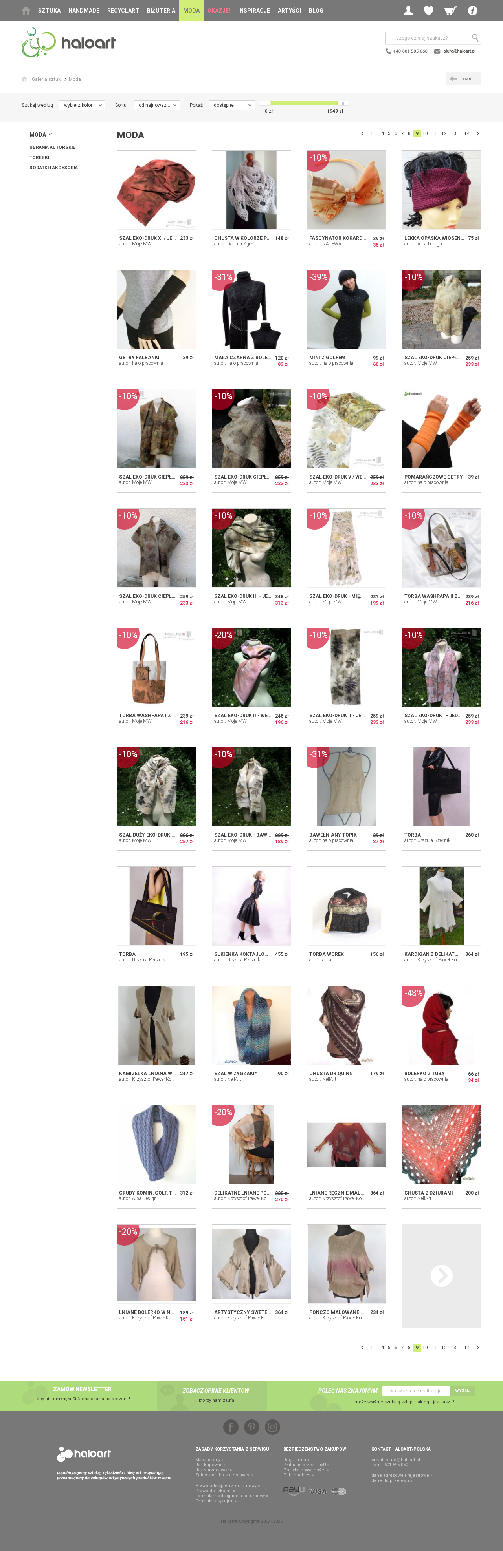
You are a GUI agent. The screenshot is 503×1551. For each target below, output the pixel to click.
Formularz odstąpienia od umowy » (231, 1495)
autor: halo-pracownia (141, 363)
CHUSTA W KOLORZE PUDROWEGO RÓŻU (261, 238)
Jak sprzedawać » (213, 1469)
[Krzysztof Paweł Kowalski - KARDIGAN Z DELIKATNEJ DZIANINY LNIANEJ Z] (441, 906)
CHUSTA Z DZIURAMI (428, 1193)
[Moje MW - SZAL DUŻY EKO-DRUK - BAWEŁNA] (156, 786)
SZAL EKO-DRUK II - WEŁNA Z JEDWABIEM (262, 715)
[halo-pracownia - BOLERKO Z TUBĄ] (441, 1025)
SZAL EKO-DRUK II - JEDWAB (342, 715)
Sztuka (49, 10)
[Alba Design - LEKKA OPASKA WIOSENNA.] (441, 190)
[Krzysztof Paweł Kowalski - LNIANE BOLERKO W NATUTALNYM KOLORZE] (156, 1264)
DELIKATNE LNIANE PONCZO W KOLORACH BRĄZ (271, 1193)
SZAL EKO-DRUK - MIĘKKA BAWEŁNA (352, 596)
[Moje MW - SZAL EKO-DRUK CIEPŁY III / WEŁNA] (251, 428)
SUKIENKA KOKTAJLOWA (243, 954)
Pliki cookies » (298, 1475)
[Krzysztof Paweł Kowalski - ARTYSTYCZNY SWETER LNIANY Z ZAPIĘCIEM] (251, 1264)
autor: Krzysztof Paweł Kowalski (437, 960)
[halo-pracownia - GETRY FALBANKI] (156, 309)
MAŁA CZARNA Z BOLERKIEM (248, 357)
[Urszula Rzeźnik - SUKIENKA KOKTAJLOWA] (251, 906)
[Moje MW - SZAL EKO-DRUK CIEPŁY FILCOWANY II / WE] (156, 428)
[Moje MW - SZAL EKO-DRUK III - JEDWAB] (251, 548)
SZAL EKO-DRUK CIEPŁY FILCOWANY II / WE (169, 477)
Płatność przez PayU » (306, 1464)
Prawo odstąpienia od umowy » (227, 1485)
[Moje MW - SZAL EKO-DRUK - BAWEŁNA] (251, 786)
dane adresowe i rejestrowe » (401, 1475)
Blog (316, 10)
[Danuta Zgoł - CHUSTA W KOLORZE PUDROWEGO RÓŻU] (251, 190)
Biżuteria (161, 10)
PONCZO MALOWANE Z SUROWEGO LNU (355, 1312)
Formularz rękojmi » (216, 1501)
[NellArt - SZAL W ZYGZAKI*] (251, 1025)
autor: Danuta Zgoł (233, 244)
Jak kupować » (210, 1464)
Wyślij (462, 1390)
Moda (191, 10)
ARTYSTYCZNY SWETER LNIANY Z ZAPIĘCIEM (267, 1312)
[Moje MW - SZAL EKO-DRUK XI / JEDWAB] (156, 190)
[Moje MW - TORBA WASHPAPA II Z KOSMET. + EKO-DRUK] (441, 548)
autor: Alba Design (423, 244)
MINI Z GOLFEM (327, 357)
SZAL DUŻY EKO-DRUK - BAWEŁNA (158, 835)
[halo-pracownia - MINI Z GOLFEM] (346, 309)
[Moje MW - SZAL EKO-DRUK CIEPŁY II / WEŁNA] (441, 309)
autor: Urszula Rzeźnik (427, 840)
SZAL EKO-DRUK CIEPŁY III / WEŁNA (255, 477)
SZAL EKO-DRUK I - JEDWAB (436, 715)
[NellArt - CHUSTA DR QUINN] (346, 1025)
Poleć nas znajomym (348, 1391)
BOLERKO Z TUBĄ (424, 1073)
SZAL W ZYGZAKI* (235, 1073)
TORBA (412, 835)
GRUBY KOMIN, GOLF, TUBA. (151, 1193)
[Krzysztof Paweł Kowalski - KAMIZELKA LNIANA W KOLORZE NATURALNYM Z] (156, 1025)
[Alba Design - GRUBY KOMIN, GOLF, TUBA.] (156, 1144)
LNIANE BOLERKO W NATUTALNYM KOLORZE (171, 1312)
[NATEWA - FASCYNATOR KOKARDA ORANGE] (346, 190)
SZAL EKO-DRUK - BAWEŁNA (247, 835)
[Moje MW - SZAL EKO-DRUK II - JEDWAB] (346, 667)
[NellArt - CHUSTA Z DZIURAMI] (441, 1144)
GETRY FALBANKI (139, 357)
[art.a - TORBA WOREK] (346, 906)
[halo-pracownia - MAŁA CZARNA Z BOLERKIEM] (251, 309)
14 (467, 133)
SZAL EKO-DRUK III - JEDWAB (248, 596)
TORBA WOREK (326, 954)
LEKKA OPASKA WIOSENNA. (436, 238)
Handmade (83, 10)
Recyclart (123, 10)
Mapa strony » (209, 1459)
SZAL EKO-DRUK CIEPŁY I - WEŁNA (159, 596)
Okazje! (218, 10)
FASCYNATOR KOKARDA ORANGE (348, 238)
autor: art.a (320, 960)
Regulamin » (296, 1459)
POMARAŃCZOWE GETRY (433, 477)
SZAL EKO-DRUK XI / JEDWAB (152, 238)
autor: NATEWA (325, 244)
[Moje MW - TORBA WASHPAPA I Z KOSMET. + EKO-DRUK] (156, 667)
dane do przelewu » (391, 1480)
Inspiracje (254, 10)
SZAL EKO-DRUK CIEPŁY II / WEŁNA (444, 357)
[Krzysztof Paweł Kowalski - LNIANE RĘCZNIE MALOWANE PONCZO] (346, 1144)
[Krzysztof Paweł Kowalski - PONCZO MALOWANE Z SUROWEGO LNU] (346, 1264)
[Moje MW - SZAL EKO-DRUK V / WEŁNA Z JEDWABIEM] (346, 428)
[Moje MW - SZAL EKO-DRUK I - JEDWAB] (441, 667)
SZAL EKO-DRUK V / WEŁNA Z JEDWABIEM (357, 477)
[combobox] (82, 105)
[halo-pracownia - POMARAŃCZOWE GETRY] (441, 428)
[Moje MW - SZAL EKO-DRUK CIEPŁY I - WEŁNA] (156, 548)
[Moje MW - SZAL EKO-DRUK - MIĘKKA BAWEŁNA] (346, 548)
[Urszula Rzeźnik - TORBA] (441, 786)
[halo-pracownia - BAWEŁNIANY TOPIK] (346, 786)
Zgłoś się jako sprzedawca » (224, 1475)
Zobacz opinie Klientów (216, 1391)
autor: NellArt (227, 1079)
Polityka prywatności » (306, 1469)
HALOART (84, 1454)
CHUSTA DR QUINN (331, 1073)
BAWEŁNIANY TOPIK (333, 835)
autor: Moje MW (135, 244)
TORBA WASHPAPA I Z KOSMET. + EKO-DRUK (170, 715)
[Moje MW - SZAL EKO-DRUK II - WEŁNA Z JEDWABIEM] (251, 667)
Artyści (289, 10)
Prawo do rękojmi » (215, 1490)
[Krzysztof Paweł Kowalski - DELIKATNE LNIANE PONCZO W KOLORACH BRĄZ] (251, 1144)
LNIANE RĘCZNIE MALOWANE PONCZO (354, 1193)
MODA (37, 135)
